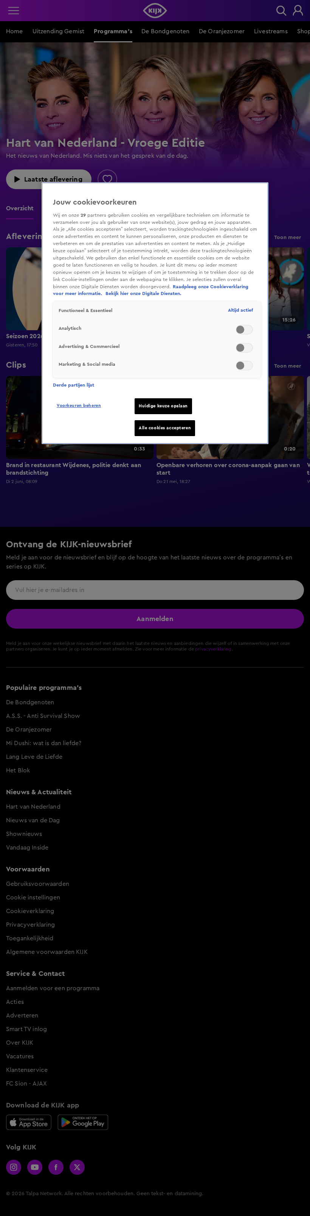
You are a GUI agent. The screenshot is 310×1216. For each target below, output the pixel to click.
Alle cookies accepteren (165, 428)
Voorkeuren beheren (79, 406)
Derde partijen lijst (73, 385)
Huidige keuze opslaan (163, 406)
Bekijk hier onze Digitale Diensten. (143, 293)
